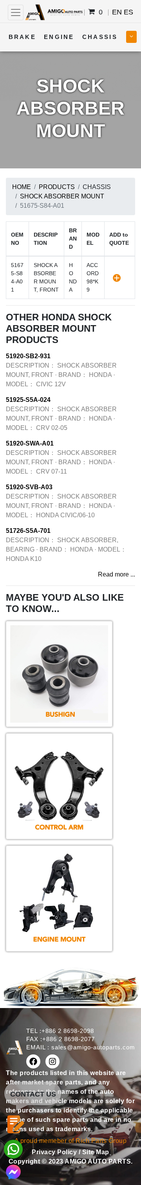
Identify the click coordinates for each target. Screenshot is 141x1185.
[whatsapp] (13, 1148)
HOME (21, 187)
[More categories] (131, 37)
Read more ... (116, 574)
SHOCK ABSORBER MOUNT (62, 196)
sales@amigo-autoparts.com (93, 1047)
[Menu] (16, 12)
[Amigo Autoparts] (54, 12)
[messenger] (13, 1171)
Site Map (95, 1152)
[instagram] (52, 1061)
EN (117, 12)
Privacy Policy (55, 1152)
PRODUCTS (57, 187)
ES (128, 12)
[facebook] (33, 1061)
